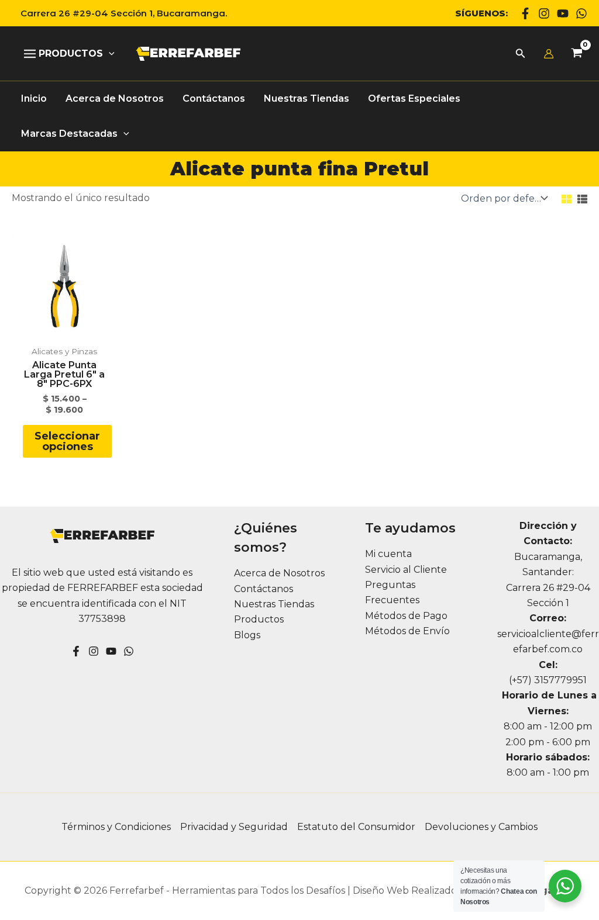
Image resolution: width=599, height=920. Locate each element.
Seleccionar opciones (67, 441)
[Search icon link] (520, 55)
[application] (109, 54)
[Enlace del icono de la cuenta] (548, 54)
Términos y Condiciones (116, 826)
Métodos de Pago (406, 615)
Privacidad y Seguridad (234, 826)
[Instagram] (544, 13)
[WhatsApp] (581, 13)
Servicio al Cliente (406, 569)
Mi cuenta (388, 553)
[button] (119, 13)
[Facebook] (525, 13)
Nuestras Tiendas (274, 604)
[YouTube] (111, 651)
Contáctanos (263, 588)
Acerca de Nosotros (279, 573)
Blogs (247, 635)
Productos (259, 619)
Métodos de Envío (407, 631)
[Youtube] (563, 13)
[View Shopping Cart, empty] (576, 54)
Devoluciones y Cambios (481, 826)
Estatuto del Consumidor (356, 826)
